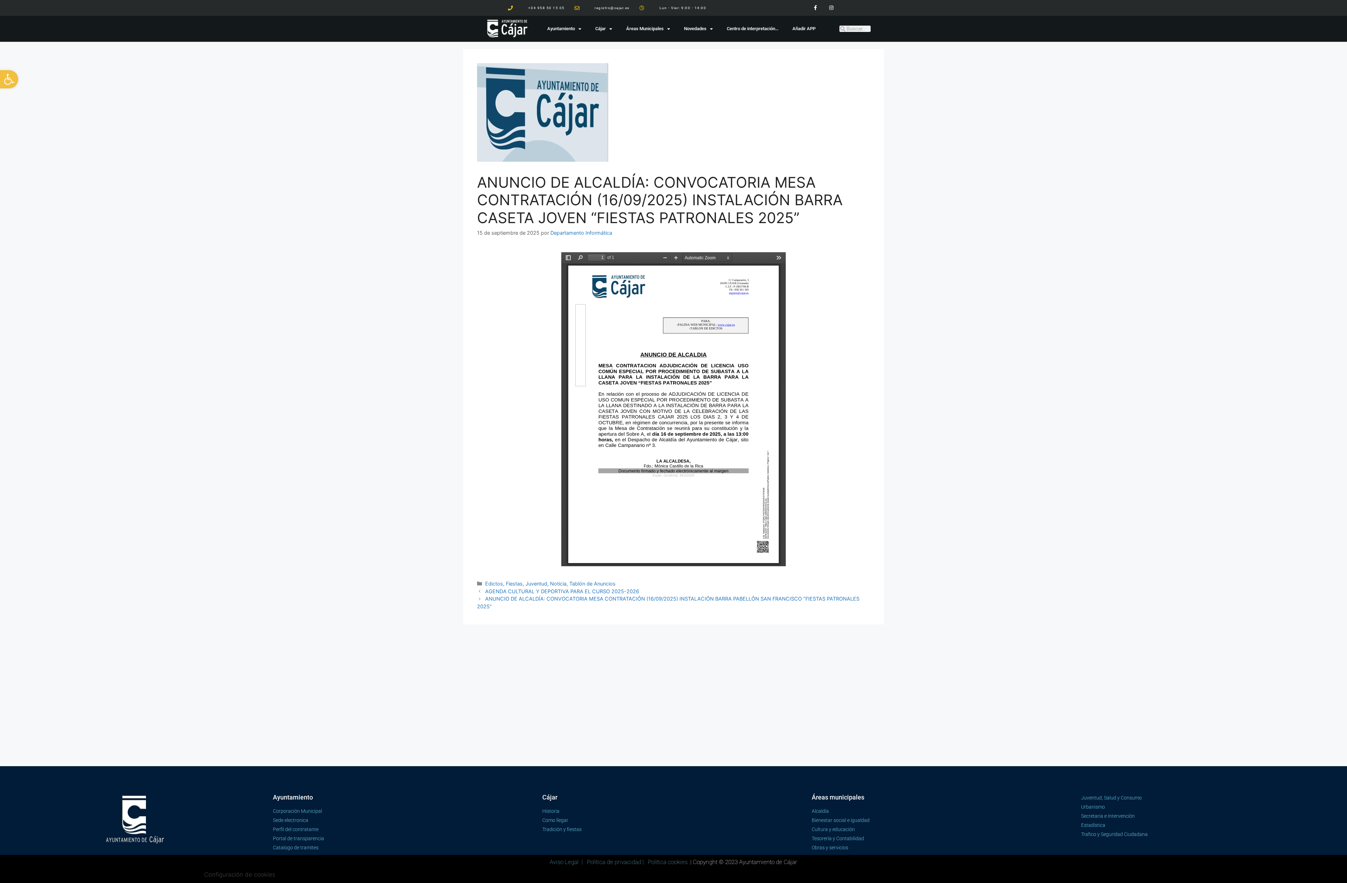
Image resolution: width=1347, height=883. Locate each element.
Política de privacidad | (616, 861)
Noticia (558, 584)
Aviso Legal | (567, 861)
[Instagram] (831, 8)
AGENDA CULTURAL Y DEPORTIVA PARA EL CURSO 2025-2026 (562, 591)
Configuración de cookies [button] (239, 874)
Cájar (600, 28)
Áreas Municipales (645, 28)
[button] (9, 79)
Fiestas (514, 584)
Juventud (536, 584)
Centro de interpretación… (752, 28)
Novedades (695, 28)
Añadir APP (804, 28)
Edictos (494, 584)
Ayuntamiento (561, 28)
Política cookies (668, 861)
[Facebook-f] (815, 8)
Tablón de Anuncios (592, 584)
